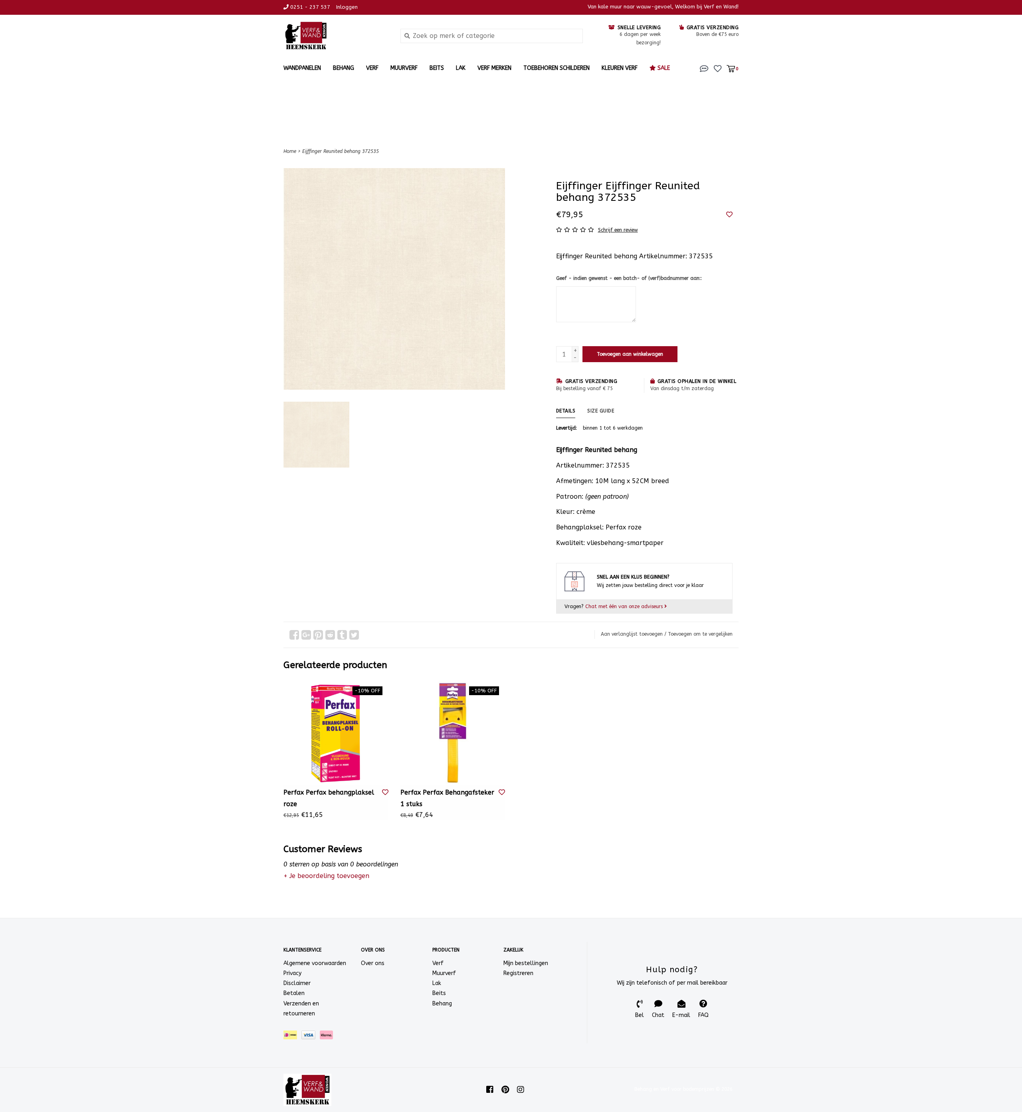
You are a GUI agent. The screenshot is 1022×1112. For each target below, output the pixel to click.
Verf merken (494, 68)
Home (289, 151)
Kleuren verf (620, 68)
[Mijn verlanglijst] (717, 68)
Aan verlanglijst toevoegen (632, 634)
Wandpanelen (302, 68)
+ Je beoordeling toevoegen (326, 876)
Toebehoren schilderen (556, 68)
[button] (704, 68)
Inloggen (347, 7)
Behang (343, 68)
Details (566, 411)
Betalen (294, 993)
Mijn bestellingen (525, 963)
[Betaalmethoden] (292, 1036)
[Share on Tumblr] (342, 635)
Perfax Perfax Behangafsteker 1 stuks (447, 798)
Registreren (518, 973)
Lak (460, 68)
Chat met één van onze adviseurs (624, 606)
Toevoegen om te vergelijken (700, 634)
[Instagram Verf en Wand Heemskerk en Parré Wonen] (520, 1090)
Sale (663, 68)
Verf (372, 68)
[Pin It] (318, 635)
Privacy (292, 973)
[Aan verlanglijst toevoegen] (729, 214)
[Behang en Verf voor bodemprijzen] (335, 36)
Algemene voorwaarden (314, 963)
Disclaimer (297, 983)
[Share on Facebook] (294, 635)
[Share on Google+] (306, 635)
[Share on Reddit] (330, 635)
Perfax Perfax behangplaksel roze (328, 798)
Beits (437, 68)
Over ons (372, 963)
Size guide (600, 411)
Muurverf (404, 68)
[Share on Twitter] (354, 635)
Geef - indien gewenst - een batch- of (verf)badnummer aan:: (629, 278)
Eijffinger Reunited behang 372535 (340, 151)
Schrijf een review (618, 230)
